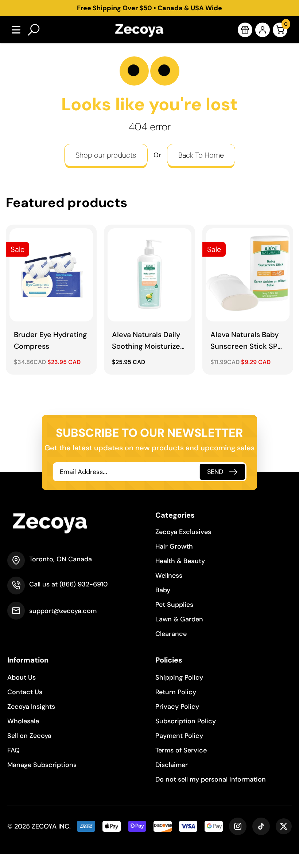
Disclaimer (171, 764)
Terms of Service (181, 750)
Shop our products (105, 155)
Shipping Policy (179, 677)
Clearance (171, 633)
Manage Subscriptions (42, 764)
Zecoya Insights (31, 706)
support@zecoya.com (63, 610)
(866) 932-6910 (83, 584)
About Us (21, 677)
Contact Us (24, 692)
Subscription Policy (185, 721)
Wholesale (23, 721)
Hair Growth (174, 546)
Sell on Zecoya (29, 735)
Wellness (168, 575)
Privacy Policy (177, 706)
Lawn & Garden (179, 619)
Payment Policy (179, 735)
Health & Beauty (180, 561)
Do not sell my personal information (210, 779)
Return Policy (175, 692)
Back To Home (201, 155)
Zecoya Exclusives (183, 531)
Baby (162, 590)
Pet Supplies (174, 604)
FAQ (13, 750)
